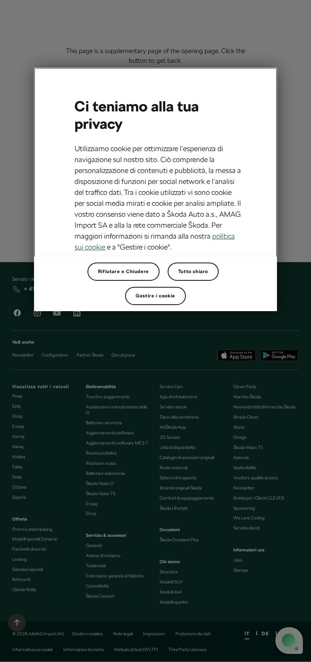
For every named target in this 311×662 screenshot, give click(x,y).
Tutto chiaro (193, 271)
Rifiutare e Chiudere (123, 271)
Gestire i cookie (155, 296)
